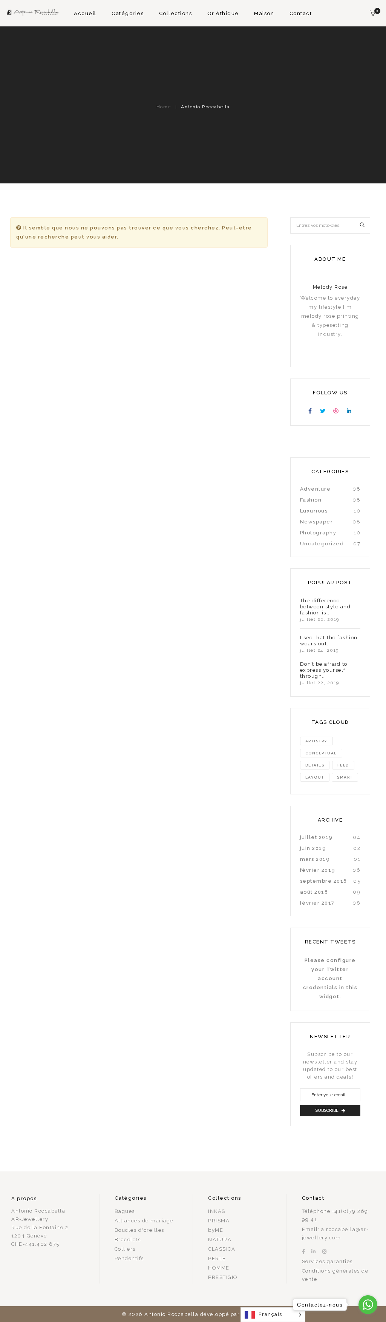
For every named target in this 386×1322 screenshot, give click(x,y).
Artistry (316, 741)
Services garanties (327, 1261)
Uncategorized (322, 543)
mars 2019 (315, 859)
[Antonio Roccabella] (32, 13)
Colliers (125, 1249)
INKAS (216, 1211)
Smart (345, 777)
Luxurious (314, 511)
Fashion (311, 500)
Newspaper (316, 522)
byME (215, 1230)
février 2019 (317, 870)
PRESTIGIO (223, 1277)
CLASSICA (221, 1249)
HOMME (219, 1268)
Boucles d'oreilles (139, 1230)
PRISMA (219, 1221)
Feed (343, 765)
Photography (318, 533)
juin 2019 (313, 848)
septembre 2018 (323, 881)
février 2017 (317, 903)
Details (315, 765)
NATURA (219, 1239)
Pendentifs (129, 1258)
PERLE (217, 1258)
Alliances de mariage (144, 1221)
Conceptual (321, 753)
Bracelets (128, 1239)
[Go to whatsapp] (367, 1304)
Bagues (125, 1211)
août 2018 (314, 892)
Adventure (315, 489)
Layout (314, 777)
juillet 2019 (316, 837)
